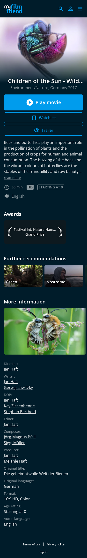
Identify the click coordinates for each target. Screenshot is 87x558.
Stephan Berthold (20, 411)
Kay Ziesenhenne (19, 406)
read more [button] (12, 177)
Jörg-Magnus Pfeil (20, 437)
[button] (80, 9)
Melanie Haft (15, 461)
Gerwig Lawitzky (18, 387)
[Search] (61, 9)
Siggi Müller (14, 442)
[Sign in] (70, 9)
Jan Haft (11, 369)
